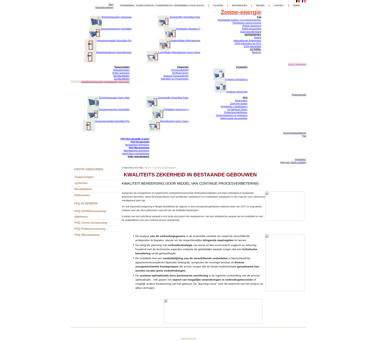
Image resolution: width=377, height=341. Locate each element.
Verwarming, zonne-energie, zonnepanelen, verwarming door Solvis (162, 5)
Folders (218, 5)
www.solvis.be (188, 338)
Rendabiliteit (83, 189)
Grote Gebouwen (165, 167)
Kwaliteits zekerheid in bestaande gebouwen (190, 175)
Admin (296, 5)
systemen (81, 183)
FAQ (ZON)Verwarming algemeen (90, 213)
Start (148, 167)
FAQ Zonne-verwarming (90, 222)
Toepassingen (83, 177)
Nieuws (260, 5)
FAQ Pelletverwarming (89, 228)
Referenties (239, 5)
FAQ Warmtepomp (87, 234)
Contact (279, 5)
